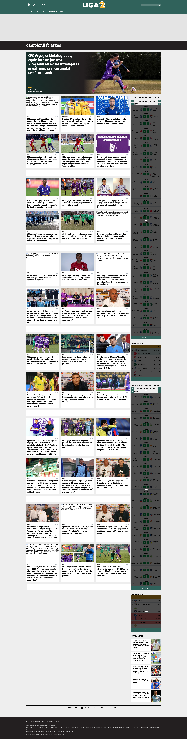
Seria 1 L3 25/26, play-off (146, 101)
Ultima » (115, 708)
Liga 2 (32, 12)
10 (102, 708)
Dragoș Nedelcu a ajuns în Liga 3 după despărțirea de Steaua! (140, 681)
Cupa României (53, 12)
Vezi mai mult (146, 337)
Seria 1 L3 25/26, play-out (146, 389)
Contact (57, 721)
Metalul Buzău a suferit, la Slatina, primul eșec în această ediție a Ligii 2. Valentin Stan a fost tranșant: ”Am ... (140, 656)
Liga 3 (38, 12)
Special (62, 12)
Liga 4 (44, 12)
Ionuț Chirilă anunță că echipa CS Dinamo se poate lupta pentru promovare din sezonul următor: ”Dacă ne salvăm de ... (141, 644)
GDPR (51, 721)
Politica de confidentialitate (37, 721)
